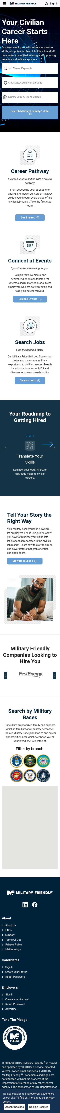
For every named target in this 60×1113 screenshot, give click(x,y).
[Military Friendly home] (23, 3)
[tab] (17, 686)
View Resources (22, 560)
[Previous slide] (5, 675)
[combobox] (30, 68)
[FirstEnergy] (30, 675)
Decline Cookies (38, 1107)
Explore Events (27, 298)
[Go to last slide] (5, 448)
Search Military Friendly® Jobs (30, 111)
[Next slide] (54, 448)
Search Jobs (28, 380)
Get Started (27, 217)
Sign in (53, 3)
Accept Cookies (14, 1107)
